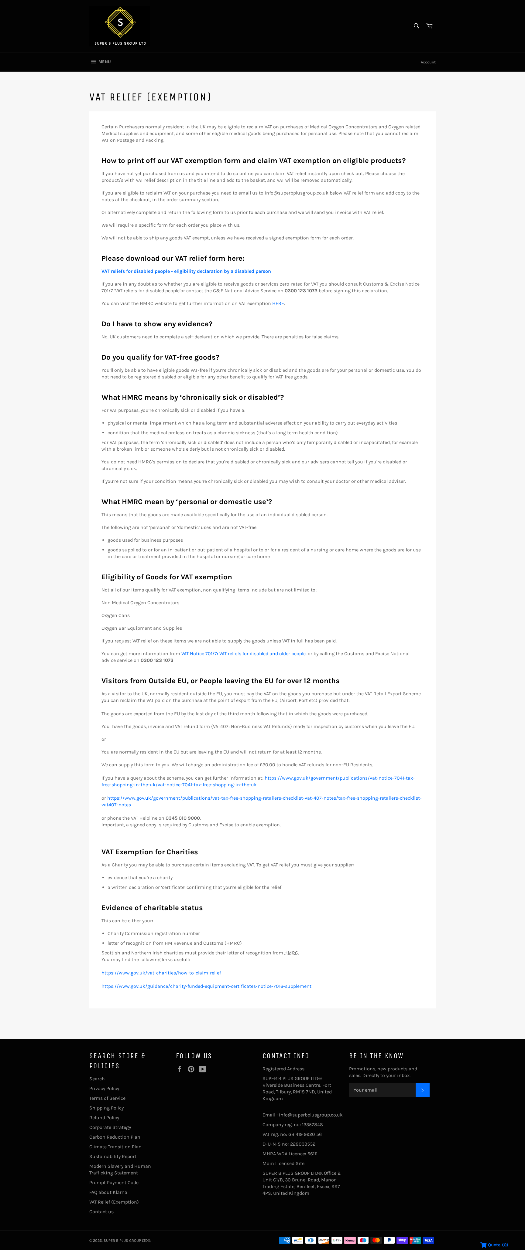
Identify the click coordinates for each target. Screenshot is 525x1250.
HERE (278, 303)
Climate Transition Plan (115, 1147)
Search (97, 1079)
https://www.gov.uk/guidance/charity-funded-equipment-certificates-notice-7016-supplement (206, 986)
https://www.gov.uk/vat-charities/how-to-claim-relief (161, 973)
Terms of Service (107, 1098)
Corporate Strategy (110, 1127)
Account (428, 62)
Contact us (101, 1211)
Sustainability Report (112, 1156)
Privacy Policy (104, 1088)
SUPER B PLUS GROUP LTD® (127, 1240)
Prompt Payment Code (114, 1182)
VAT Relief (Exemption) (114, 1202)
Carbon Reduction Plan (114, 1137)
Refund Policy (104, 1117)
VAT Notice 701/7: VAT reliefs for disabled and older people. (244, 653)
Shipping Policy (106, 1108)
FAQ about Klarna (108, 1192)
